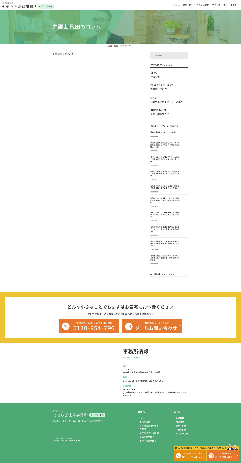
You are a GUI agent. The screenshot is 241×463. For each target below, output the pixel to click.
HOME (110, 46)
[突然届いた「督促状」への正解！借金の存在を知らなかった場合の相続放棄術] (185, 200)
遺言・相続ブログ (148, 440)
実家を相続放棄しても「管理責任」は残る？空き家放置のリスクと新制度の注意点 (165, 243)
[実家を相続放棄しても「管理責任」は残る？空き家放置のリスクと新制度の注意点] (185, 243)
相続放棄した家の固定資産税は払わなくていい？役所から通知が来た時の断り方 (165, 229)
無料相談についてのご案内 (149, 427)
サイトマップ (182, 433)
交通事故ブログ (147, 436)
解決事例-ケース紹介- (150, 432)
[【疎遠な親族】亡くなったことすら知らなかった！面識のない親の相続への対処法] (185, 258)
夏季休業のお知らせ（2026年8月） (164, 132)
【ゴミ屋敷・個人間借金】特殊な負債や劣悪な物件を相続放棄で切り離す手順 (165, 159)
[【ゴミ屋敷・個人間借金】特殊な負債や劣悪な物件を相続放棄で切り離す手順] (185, 159)
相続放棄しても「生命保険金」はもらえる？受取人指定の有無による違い (164, 187)
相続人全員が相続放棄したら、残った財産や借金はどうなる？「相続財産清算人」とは (165, 144)
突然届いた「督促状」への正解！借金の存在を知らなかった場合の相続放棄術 (165, 200)
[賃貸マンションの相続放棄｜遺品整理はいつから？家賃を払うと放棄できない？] (185, 215)
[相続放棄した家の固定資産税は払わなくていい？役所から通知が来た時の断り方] (185, 229)
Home (143, 417)
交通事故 (180, 417)
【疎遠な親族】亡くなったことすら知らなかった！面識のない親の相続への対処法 (165, 257)
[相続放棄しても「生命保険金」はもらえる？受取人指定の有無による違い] (185, 188)
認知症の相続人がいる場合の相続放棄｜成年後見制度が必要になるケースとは (165, 173)
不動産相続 (181, 429)
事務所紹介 (145, 421)
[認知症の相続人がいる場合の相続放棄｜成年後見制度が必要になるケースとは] (185, 173)
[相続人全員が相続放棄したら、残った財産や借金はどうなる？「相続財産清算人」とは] (185, 145)
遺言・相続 (181, 425)
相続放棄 (180, 421)
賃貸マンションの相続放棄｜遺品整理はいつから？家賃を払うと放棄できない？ (165, 214)
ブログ (233, 4)
